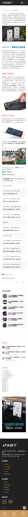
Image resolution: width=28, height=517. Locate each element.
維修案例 (4, 385)
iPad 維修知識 (5, 373)
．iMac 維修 (5, 471)
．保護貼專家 (6, 487)
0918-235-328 (15, 264)
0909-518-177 (15, 248)
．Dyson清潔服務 (7, 466)
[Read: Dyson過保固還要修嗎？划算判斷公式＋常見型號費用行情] (3, 352)
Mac (3, 167)
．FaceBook (5, 492)
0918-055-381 (15, 227)
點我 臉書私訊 (7, 172)
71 (10, 193)
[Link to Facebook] (25, 3)
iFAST (5, 169)
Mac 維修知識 (5, 377)
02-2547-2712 (15, 199)
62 (11, 209)
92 (11, 230)
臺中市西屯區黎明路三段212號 (12, 251)
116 (11, 217)
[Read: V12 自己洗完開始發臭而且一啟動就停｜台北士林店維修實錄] (3, 347)
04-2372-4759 (17, 240)
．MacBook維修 (6, 469)
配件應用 (4, 391)
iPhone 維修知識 (15, 10)
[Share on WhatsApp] (17, 282)
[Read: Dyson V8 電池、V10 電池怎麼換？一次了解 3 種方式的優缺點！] (3, 358)
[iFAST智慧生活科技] (11, 2)
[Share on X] (11, 282)
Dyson (12, 167)
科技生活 (4, 383)
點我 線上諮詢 (8, 174)
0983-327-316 (15, 256)
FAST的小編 (12, 90)
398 (10, 201)
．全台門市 (5, 482)
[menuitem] (21, 2)
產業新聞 (4, 381)
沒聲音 (10, 274)
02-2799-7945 (15, 206)
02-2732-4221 (15, 191)
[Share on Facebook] (5, 282)
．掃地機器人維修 (7, 473)
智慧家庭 (4, 379)
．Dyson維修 (6, 464)
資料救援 (4, 387)
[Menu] (21, 2)
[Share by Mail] (23, 282)
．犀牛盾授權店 (6, 489)
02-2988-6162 (15, 214)
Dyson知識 (5, 371)
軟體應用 (4, 389)
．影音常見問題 (6, 484)
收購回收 (17, 167)
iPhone (7, 167)
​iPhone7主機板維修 (12, 85)
